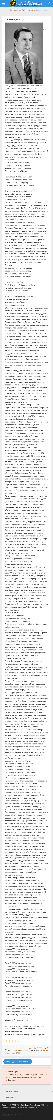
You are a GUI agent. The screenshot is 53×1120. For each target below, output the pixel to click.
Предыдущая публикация (17, 1061)
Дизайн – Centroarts (15, 1115)
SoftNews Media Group (30, 1105)
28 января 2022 (13, 1053)
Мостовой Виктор (21, 1050)
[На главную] (3, 10)
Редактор (44, 1050)
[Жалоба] (30, 1048)
